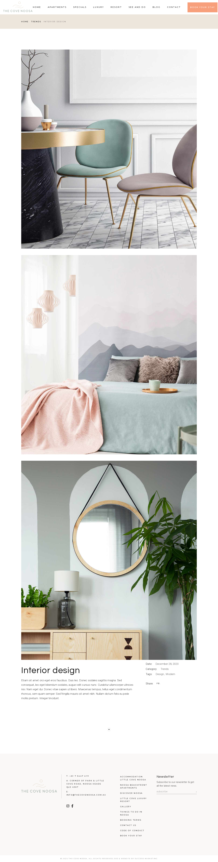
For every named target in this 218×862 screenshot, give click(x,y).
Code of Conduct (132, 830)
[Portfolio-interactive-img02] (109, 354)
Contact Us (128, 825)
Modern (170, 674)
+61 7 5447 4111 (79, 776)
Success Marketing (146, 858)
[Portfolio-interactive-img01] (109, 149)
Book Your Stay (131, 836)
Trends (165, 669)
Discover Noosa (131, 793)
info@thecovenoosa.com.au (86, 795)
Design (160, 674)
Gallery (125, 806)
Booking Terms (130, 820)
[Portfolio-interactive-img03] (109, 560)
